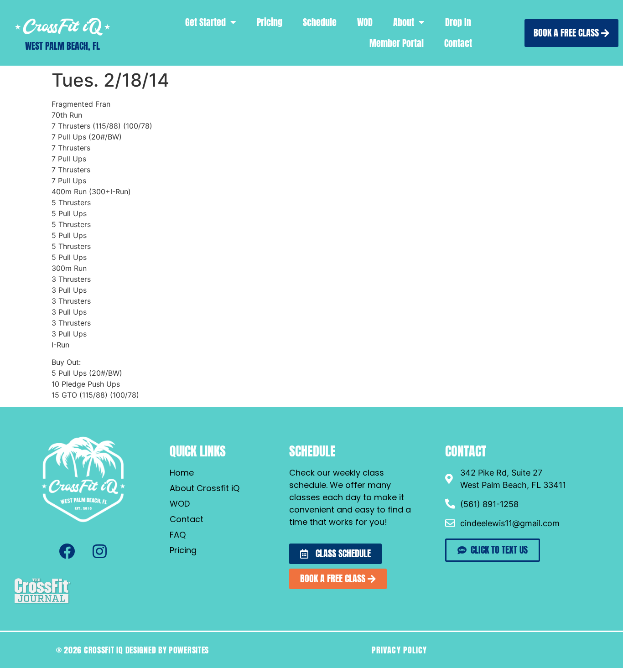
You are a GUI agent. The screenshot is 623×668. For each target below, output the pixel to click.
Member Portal (396, 43)
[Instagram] (100, 551)
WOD (365, 22)
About (403, 22)
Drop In (458, 22)
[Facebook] (67, 551)
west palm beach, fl (62, 46)
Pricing (269, 22)
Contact (458, 43)
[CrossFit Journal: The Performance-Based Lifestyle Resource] (42, 602)
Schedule (320, 22)
